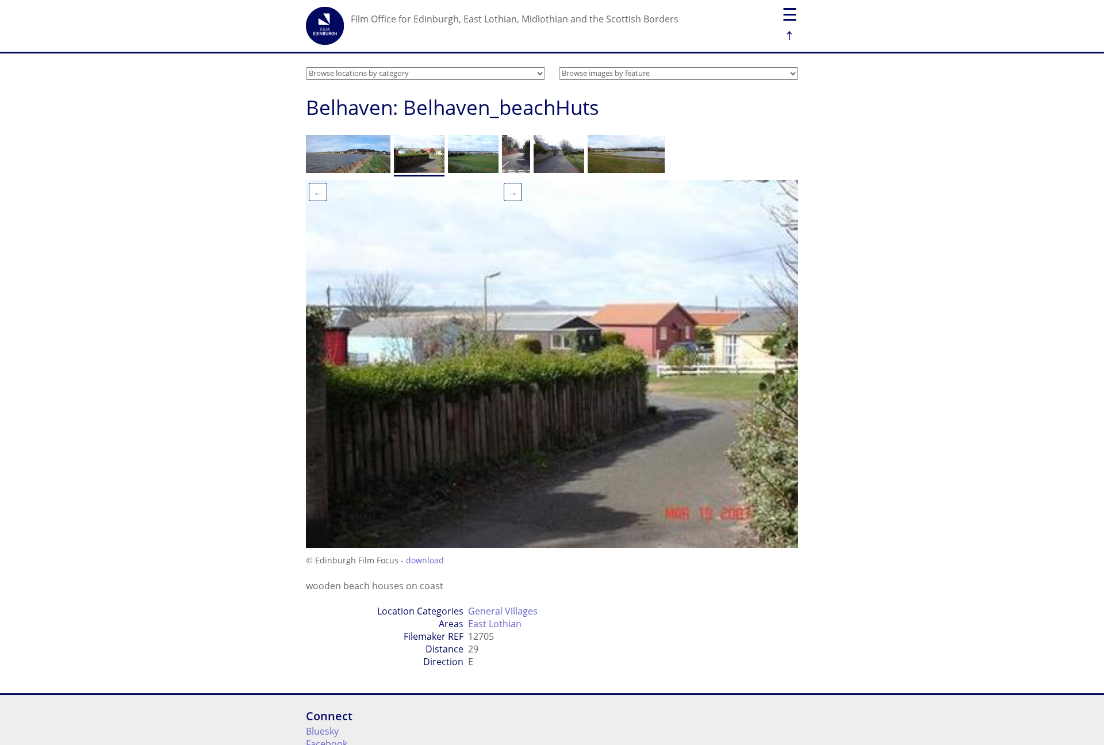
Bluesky (322, 731)
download (425, 560)
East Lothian (495, 623)
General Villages (503, 611)
